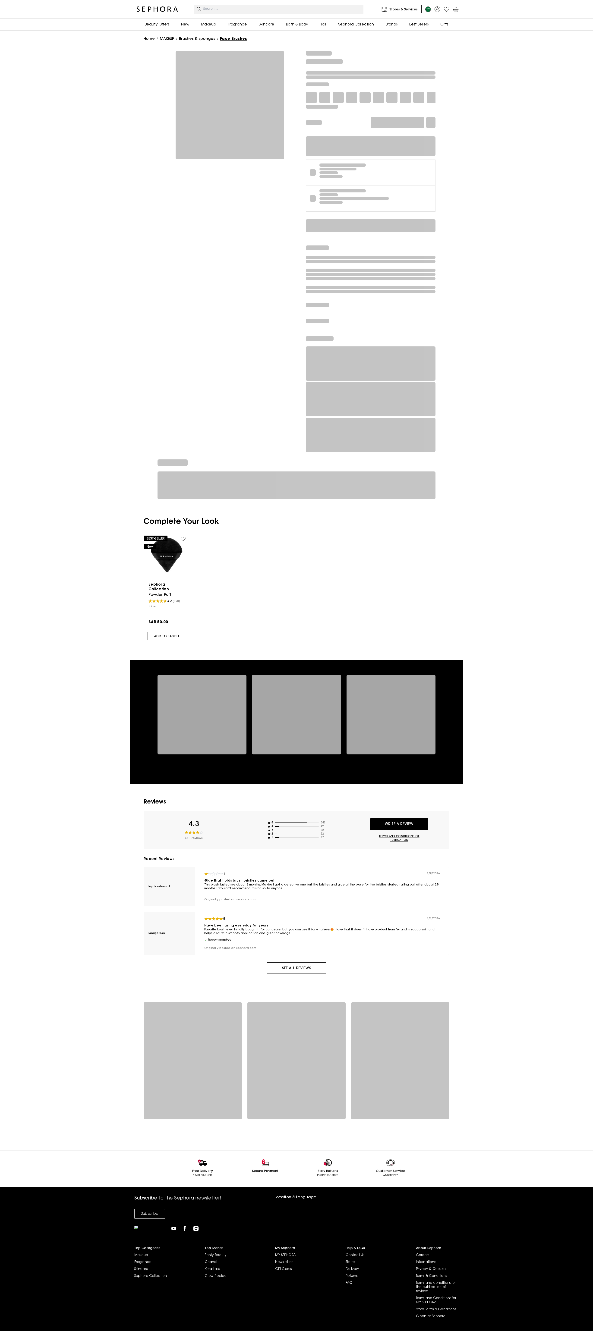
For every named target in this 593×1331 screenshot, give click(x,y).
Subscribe (149, 1214)
